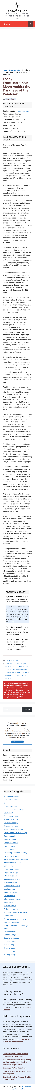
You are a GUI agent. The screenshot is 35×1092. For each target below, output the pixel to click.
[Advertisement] (17, 50)
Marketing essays (11, 882)
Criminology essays (11, 816)
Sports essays (9, 945)
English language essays (13, 829)
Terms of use (14, 1089)
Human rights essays (12, 856)
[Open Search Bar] (30, 24)
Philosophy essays (11, 909)
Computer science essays (14, 810)
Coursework (8, 813)
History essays (9, 849)
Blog (5, 803)
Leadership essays (11, 869)
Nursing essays (10, 906)
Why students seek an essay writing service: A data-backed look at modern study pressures (17, 1062)
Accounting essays (11, 796)
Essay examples (23, 111)
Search (27, 709)
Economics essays (11, 819)
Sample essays (10, 931)
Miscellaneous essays (12, 899)
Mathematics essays (12, 886)
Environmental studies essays (15, 833)
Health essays (9, 846)
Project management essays (15, 919)
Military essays (9, 896)
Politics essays (9, 916)
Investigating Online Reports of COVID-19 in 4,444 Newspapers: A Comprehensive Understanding (16, 666)
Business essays (10, 806)
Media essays (9, 889)
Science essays (10, 935)
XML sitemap (26, 1087)
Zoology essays (10, 955)
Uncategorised (9, 951)
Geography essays (11, 843)
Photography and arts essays (15, 912)
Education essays (11, 823)
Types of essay (10, 948)
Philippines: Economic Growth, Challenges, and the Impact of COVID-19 (16, 675)
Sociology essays (10, 941)
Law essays (8, 866)
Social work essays (11, 938)
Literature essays (10, 876)
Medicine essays (10, 892)
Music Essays (9, 902)
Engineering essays (11, 826)
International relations (12, 863)
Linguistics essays (11, 873)
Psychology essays (11, 922)
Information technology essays (16, 859)
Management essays (12, 879)
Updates (23, 1089)
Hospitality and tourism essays (16, 853)
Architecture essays (11, 800)
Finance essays (10, 839)
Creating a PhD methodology (14, 1068)
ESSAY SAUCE (17, 11)
